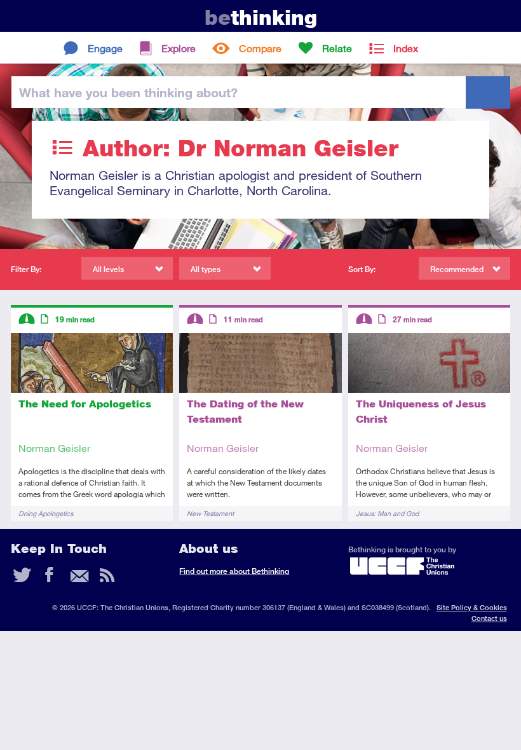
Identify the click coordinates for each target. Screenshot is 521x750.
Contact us (489, 618)
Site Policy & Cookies (471, 607)
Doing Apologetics (45, 513)
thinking (261, 17)
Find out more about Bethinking (234, 571)
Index (405, 48)
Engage (105, 48)
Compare (260, 48)
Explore (178, 48)
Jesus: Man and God (387, 513)
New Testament (210, 513)
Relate (337, 48)
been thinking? (128, 92)
